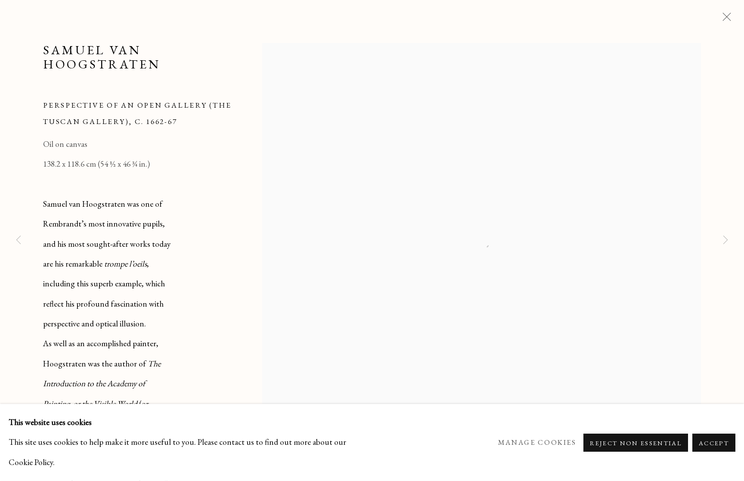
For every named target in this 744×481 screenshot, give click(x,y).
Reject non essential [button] (636, 442)
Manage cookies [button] (537, 442)
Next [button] (725, 240)
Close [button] (724, 19)
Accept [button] (714, 442)
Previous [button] (18, 240)
